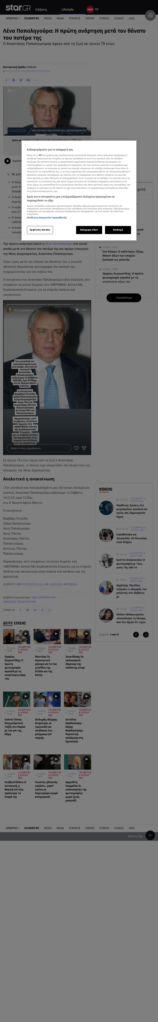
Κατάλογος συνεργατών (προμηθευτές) (47, 217)
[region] (79, 190)
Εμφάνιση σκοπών (40, 229)
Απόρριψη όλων (89, 229)
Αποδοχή (118, 229)
